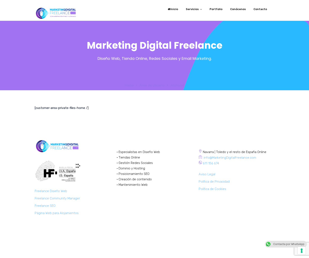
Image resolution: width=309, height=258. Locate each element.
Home (129, 85)
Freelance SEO (45, 206)
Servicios (192, 9)
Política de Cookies (212, 189)
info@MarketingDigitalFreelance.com (229, 158)
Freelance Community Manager (57, 198)
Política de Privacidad (214, 181)
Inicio (174, 9)
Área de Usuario (152, 85)
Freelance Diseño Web (51, 191)
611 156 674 (211, 163)
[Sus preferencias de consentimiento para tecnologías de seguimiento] (302, 251)
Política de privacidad (259, 249)
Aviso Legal (207, 174)
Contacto (260, 9)
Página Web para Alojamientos (57, 213)
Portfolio (216, 9)
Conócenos (238, 9)
